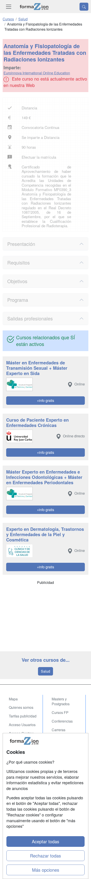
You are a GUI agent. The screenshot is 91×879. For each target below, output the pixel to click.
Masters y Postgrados (61, 701)
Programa (17, 299)
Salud (45, 671)
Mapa (13, 698)
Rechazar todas (45, 855)
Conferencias (62, 721)
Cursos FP (60, 712)
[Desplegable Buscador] (84, 7)
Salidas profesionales (30, 318)
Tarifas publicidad (22, 716)
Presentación (21, 243)
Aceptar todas (45, 841)
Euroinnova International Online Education (37, 72)
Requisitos (18, 262)
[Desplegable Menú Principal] (9, 6)
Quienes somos (21, 707)
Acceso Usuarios (22, 724)
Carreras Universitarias (62, 732)
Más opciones (45, 870)
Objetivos (17, 281)
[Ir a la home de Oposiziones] (34, 6)
